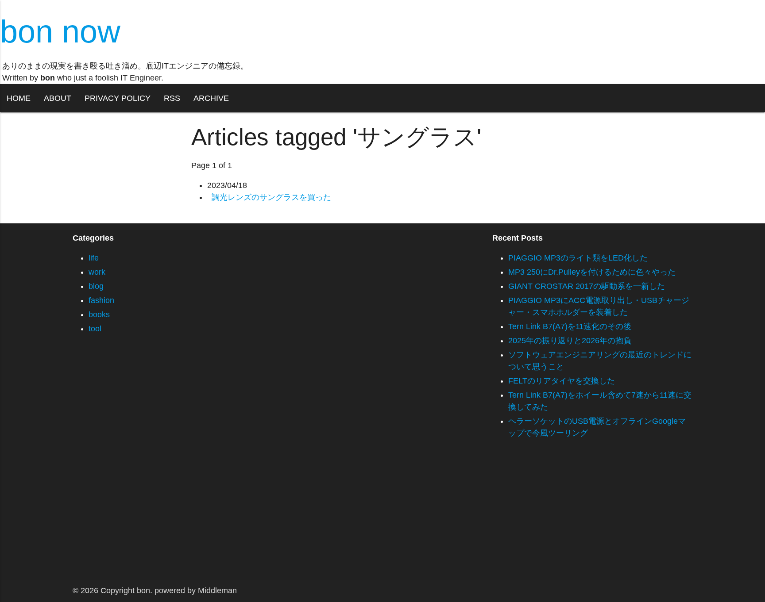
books (99, 314)
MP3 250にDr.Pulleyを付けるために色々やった (592, 272)
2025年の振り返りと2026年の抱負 (569, 340)
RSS (172, 98)
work (97, 272)
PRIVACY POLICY (118, 98)
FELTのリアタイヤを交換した (561, 380)
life (94, 257)
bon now (60, 31)
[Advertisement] (265, 518)
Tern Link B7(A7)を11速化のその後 (569, 326)
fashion (101, 300)
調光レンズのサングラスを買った (271, 197)
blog (96, 286)
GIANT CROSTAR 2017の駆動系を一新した (586, 286)
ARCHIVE (211, 98)
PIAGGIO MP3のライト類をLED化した (578, 257)
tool (95, 328)
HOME (19, 98)
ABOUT (57, 98)
